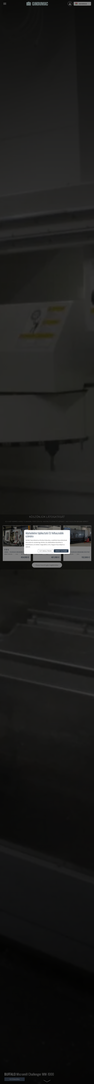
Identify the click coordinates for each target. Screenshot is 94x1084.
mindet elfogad (61, 551)
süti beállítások (45, 551)
